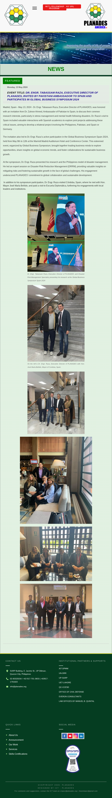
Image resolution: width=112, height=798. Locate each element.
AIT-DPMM (63, 668)
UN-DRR (62, 673)
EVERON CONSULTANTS (70, 696)
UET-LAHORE (65, 682)
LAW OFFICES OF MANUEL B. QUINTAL (76, 701)
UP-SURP (63, 678)
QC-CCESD (64, 687)
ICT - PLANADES (64, 788)
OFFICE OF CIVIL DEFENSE (71, 692)
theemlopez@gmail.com (88, 791)
